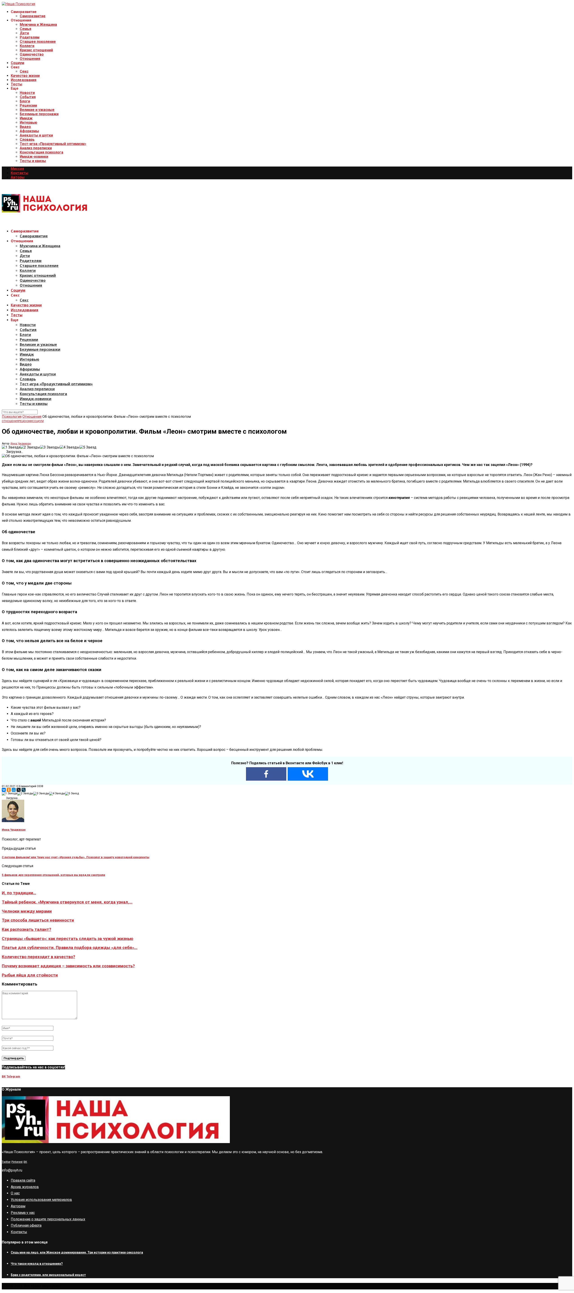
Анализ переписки (36, 148)
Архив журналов (25, 1187)
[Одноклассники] (9, 790)
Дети (24, 33)
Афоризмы (29, 131)
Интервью (28, 122)
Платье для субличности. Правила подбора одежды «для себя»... (69, 947)
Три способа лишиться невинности (38, 920)
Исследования (23, 80)
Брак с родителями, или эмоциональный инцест (48, 1275)
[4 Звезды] (70, 447)
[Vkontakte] (308, 774)
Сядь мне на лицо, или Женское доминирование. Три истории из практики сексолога (77, 1252)
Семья (25, 29)
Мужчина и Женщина (38, 24)
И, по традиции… (19, 892)
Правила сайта (23, 1180)
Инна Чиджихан (21, 443)
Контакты (19, 173)
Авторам (18, 1206)
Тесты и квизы (33, 161)
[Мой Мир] (14, 790)
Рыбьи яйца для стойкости (30, 975)
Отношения (30, 58)
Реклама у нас (23, 1213)
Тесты (16, 84)
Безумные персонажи (39, 114)
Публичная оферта (26, 1225)
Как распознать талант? (26, 929)
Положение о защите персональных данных (48, 1219)
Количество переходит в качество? (38, 956)
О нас (15, 1193)
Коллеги (27, 46)
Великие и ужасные (37, 110)
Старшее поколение (38, 41)
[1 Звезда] (11, 447)
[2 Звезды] (30, 447)
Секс (24, 71)
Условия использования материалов (41, 1200)
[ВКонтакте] (4, 790)
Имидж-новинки (34, 156)
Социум (17, 63)
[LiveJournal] (24, 790)
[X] (19, 790)
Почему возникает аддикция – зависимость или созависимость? (68, 966)
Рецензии (28, 105)
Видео (25, 127)
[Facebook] (266, 774)
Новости (27, 93)
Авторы (17, 177)
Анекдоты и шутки (36, 135)
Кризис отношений (36, 50)
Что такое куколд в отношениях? (37, 1263)
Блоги (25, 101)
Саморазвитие (33, 16)
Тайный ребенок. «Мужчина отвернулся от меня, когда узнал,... (67, 902)
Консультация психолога (41, 152)
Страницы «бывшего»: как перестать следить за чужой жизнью (67, 938)
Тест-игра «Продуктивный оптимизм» (53, 144)
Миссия (17, 169)
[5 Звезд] (88, 447)
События (28, 97)
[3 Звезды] (50, 447)
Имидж (26, 118)
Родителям (29, 37)
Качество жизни (25, 76)
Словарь (27, 139)
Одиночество (32, 54)
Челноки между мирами (27, 911)
